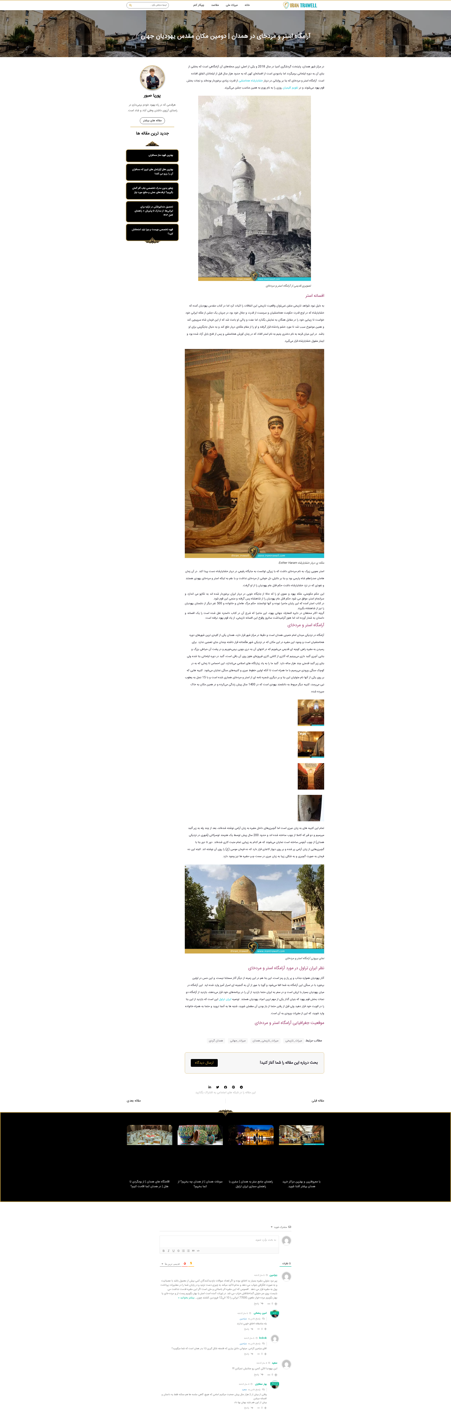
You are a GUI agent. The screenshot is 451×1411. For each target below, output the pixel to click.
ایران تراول (225, 999)
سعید (244, 1390)
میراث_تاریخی (293, 1040)
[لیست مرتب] (183, 1251)
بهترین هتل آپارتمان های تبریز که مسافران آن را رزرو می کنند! (152, 171)
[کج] (168, 1251)
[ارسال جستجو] (130, 5)
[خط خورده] (178, 1251)
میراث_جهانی (238, 1040)
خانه (247, 5)
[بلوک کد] (198, 1251)
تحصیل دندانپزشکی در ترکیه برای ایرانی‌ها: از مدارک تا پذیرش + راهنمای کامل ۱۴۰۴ (154, 211)
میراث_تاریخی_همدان (265, 1040)
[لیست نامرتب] (188, 1251)
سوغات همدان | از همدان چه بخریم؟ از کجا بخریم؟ (200, 1184)
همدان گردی (216, 1040)
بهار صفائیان (261, 1384)
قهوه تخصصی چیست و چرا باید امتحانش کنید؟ (152, 232)
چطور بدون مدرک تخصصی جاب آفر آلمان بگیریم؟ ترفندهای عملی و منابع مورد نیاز (152, 190)
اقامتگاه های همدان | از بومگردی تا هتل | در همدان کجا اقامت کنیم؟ (149, 1184)
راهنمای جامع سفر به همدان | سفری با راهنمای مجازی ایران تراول (251, 1184)
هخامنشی (244, 80)
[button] (241, 1087)
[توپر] (163, 1251)
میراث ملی (232, 5)
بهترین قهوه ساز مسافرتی (161, 155)
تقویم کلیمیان (290, 87)
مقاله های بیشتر (152, 120)
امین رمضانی (260, 1313)
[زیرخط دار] (173, 1251)
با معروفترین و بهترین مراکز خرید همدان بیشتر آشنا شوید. (301, 1184)
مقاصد (215, 5)
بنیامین (243, 1319)
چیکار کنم (198, 5)
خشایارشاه (257, 80)
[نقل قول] (193, 1251)
